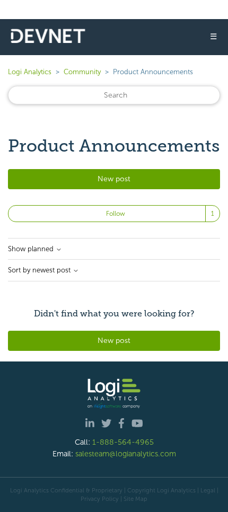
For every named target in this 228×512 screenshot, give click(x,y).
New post (114, 178)
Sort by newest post (40, 270)
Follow (115, 213)
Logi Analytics (29, 72)
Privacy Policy (100, 498)
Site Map (135, 498)
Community (82, 72)
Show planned (32, 249)
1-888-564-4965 (123, 442)
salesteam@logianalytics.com (125, 453)
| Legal (206, 490)
